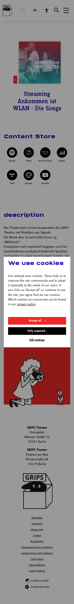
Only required (36, 331)
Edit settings (37, 340)
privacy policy (26, 304)
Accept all (35, 321)
